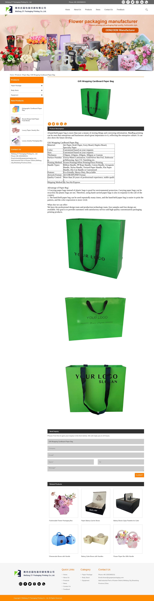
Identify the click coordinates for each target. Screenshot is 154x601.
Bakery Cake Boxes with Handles (92, 556)
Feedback (120, 9)
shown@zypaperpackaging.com (113, 577)
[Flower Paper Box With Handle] (128, 538)
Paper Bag (26, 75)
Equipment (14, 95)
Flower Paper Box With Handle (123, 556)
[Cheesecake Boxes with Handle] (63, 538)
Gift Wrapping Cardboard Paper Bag (43, 75)
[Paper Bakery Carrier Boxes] (96, 502)
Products (88, 9)
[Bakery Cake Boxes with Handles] (96, 538)
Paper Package (16, 85)
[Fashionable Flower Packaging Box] (63, 502)
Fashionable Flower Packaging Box (60, 520)
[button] (69, 69)
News (98, 9)
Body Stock (15, 90)
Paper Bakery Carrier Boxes (90, 520)
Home (67, 9)
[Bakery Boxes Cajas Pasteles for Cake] (128, 502)
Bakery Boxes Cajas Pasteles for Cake (126, 520)
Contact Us (108, 9)
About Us (77, 9)
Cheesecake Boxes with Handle (59, 556)
